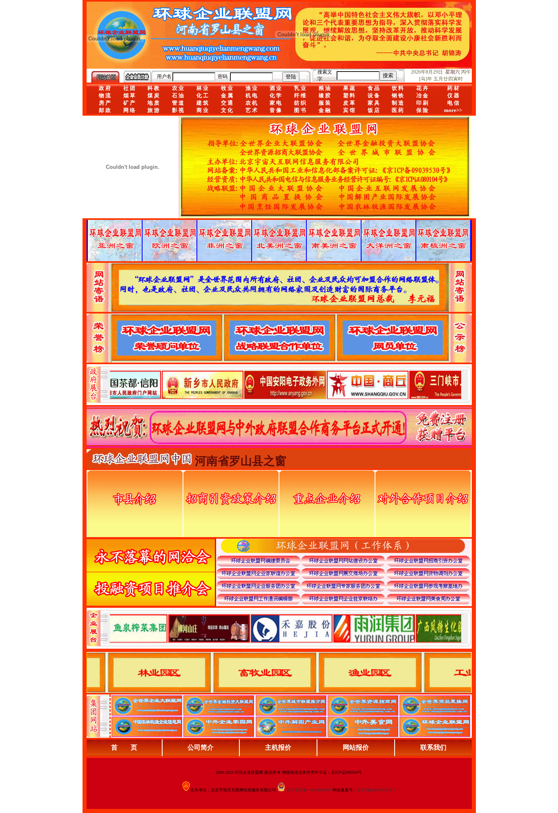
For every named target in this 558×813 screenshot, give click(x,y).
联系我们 (433, 747)
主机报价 (278, 747)
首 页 (124, 747)
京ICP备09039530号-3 (376, 790)
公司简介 (200, 747)
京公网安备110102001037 (308, 790)
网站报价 (356, 747)
